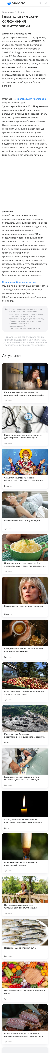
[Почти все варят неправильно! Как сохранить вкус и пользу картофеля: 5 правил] (25, 554)
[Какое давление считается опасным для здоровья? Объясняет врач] (25, 426)
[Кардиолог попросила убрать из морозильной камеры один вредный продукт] (25, 383)
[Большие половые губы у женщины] (25, 511)
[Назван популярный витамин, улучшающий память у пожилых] (25, 896)
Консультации (8, 12)
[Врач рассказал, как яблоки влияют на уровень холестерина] (25, 682)
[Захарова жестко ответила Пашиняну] (25, 597)
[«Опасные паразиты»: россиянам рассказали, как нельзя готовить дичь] (25, 1024)
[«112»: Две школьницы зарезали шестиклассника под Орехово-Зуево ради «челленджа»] (25, 811)
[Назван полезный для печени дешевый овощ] (25, 982)
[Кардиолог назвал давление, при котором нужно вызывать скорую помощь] (25, 768)
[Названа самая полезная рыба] (25, 939)
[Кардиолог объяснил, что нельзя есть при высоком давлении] (25, 640)
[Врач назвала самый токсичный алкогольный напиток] (25, 853)
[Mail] (9, 3)
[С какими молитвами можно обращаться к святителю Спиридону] (25, 469)
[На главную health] (18, 3)
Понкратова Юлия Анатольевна (29, 98)
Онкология (22, 12)
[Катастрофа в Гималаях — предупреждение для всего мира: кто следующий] (25, 725)
